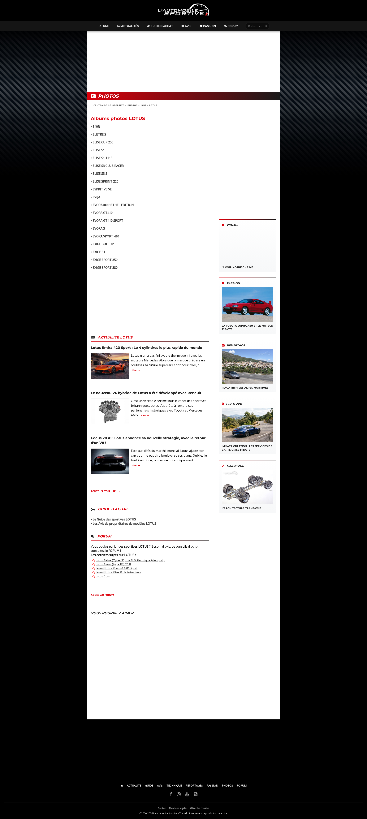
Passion (209, 26)
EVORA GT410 (102, 213)
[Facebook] (171, 794)
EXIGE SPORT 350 (105, 260)
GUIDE (149, 785)
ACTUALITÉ (134, 785)
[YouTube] (187, 794)
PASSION (212, 785)
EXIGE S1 (98, 252)
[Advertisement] (183, 61)
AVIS (160, 785)
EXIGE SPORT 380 (105, 267)
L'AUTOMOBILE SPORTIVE (108, 105)
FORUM (242, 785)
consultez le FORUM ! (106, 551)
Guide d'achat (161, 26)
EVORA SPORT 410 (105, 236)
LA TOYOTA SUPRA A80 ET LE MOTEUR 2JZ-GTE (247, 327)
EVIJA (96, 197)
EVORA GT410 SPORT (107, 220)
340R (96, 126)
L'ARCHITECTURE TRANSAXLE (241, 508)
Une (105, 26)
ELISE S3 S (99, 173)
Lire (134, 370)
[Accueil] (122, 785)
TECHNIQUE (174, 785)
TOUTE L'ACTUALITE (103, 491)
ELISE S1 (98, 150)
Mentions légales (178, 808)
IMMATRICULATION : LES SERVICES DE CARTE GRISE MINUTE (247, 448)
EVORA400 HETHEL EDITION (113, 205)
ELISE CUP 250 (102, 142)
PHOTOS (132, 105)
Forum (232, 26)
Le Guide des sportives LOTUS (114, 519)
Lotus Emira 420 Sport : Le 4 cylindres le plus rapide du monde (146, 348)
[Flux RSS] (195, 794)
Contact (162, 808)
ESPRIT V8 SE (102, 189)
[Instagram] (179, 794)
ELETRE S (99, 134)
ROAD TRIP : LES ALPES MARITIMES (245, 387)
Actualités (129, 26)
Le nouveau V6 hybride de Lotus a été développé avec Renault (146, 393)
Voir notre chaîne (238, 267)
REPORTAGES (194, 785)
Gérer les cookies (199, 808)
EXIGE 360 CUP (103, 244)
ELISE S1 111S (102, 158)
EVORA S (98, 228)
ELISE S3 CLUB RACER (108, 166)
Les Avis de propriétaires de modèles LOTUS (124, 523)
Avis (187, 26)
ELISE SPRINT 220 (105, 181)
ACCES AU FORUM (102, 594)
